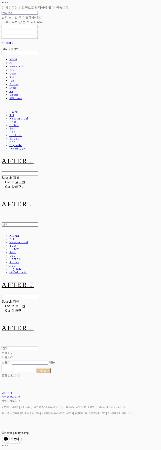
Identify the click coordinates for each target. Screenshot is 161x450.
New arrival (16, 66)
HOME (13, 59)
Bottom (13, 84)
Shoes (12, 87)
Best (12, 70)
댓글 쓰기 (43, 371)
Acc (11, 91)
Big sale (13, 94)
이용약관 (7, 393)
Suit (11, 77)
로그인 (13, 17)
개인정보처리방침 (12, 397)
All (10, 63)
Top (11, 80)
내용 (52, 362)
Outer (12, 73)
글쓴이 (6, 362)
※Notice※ (15, 98)
